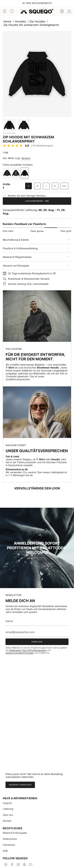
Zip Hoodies (37, 21)
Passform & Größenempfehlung (20, 248)
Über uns (8, 814)
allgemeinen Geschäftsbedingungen (27, 650)
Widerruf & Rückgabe (15, 832)
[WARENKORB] (69, 11)
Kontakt (7, 820)
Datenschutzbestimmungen (20, 653)
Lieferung (8, 808)
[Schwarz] (24, 173)
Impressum (9, 844)
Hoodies (20, 21)
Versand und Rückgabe (16, 265)
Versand (25, 158)
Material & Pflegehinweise (17, 256)
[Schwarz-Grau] (7, 173)
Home (7, 21)
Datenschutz (10, 838)
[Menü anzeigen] (4, 11)
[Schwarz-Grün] (16, 173)
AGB (5, 850)
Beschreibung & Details (16, 239)
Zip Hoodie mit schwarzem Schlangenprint (31, 25)
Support (7, 802)
